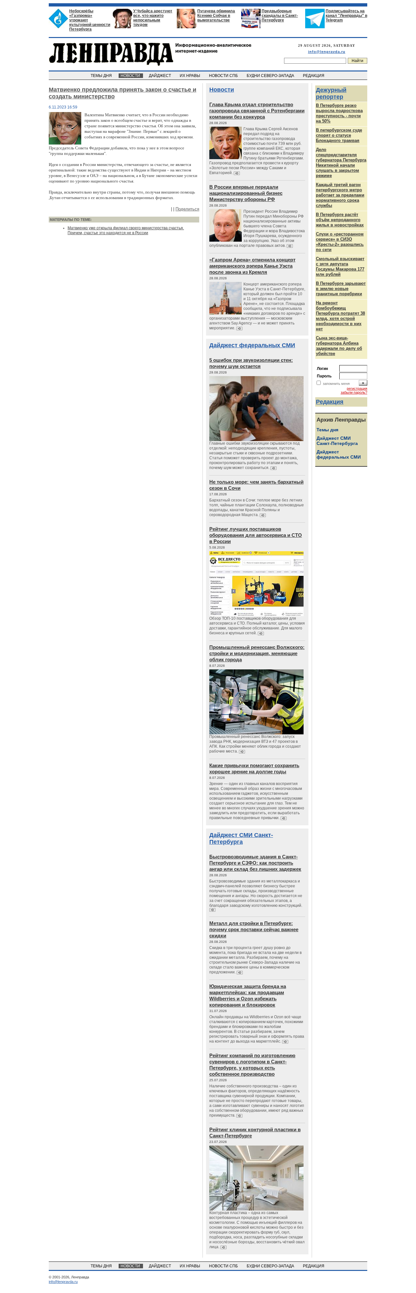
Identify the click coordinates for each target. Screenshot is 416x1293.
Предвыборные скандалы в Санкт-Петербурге (280, 15)
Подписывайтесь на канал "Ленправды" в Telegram (346, 15)
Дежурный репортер (331, 93)
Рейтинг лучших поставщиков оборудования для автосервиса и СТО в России (255, 535)
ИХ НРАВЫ (190, 75)
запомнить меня (336, 384)
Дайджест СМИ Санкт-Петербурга (241, 838)
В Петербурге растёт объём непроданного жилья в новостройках (340, 219)
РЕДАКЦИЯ (314, 75)
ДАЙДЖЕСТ (160, 75)
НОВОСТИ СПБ (224, 75)
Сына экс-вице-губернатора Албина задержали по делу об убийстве (339, 346)
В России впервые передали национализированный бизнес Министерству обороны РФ (245, 193)
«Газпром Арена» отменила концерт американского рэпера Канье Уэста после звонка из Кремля (252, 266)
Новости (221, 89)
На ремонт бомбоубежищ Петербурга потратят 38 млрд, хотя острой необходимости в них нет (340, 315)
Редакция (330, 402)
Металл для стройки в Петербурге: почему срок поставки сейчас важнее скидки (253, 929)
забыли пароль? (354, 392)
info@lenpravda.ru (326, 52)
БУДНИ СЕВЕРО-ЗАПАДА (271, 75)
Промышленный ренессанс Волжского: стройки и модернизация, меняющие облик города (257, 653)
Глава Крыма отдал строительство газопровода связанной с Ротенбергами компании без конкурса (257, 111)
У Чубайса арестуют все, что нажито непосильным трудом (152, 18)
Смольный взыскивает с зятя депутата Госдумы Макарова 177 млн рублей (340, 266)
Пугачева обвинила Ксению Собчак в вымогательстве (216, 15)
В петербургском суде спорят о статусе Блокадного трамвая (339, 135)
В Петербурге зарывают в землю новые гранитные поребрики (341, 288)
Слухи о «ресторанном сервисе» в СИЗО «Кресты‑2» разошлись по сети (340, 242)
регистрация (357, 388)
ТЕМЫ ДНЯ (102, 75)
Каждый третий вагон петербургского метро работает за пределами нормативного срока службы (340, 195)
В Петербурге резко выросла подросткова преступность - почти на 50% (339, 113)
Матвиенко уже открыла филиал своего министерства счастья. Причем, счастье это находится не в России (126, 230)
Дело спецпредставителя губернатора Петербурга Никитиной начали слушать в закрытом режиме (341, 162)
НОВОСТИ (131, 75)
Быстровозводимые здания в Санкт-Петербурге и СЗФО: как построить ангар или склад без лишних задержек (255, 863)
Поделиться (187, 209)
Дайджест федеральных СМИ (252, 345)
